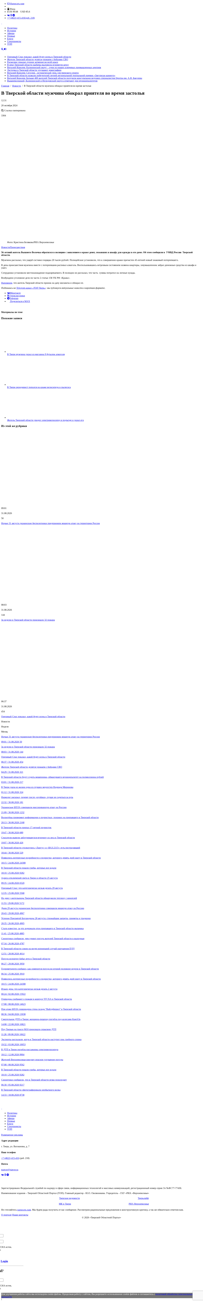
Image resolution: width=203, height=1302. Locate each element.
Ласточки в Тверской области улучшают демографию (34, 70)
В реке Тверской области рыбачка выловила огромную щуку (38, 65)
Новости (5, 247)
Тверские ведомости (69, 1198)
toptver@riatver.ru (9, 1169)
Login (4, 1261)
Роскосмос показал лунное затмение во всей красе (32, 62)
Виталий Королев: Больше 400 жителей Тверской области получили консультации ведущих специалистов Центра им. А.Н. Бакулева (74, 78)
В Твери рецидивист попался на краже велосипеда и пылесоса (39, 387)
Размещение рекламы (12, 1135)
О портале (6, 1215)
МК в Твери (65, 1204)
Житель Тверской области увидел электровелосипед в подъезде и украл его (45, 420)
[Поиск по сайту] (2, 49)
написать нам (24, 1210)
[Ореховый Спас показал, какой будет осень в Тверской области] (101, 661)
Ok (10, 1296)
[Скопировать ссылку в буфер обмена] (2, 110)
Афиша (10, 33)
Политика (12, 28)
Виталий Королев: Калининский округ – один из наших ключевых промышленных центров (54, 67)
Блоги (10, 38)
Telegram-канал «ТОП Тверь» (31, 288)
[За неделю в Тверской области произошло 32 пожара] (101, 564)
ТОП (9, 44)
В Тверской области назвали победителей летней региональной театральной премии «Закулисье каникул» (61, 75)
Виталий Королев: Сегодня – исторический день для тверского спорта (43, 73)
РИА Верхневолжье (139, 1204)
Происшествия (17, 247)
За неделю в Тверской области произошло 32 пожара (28, 620)
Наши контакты (20, 1215)
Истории (11, 30)
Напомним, (7, 283)
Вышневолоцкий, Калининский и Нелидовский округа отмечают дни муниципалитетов (52, 81)
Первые (11, 36)
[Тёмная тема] (5, 49)
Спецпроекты (14, 41)
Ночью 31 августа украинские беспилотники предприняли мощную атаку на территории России (50, 523)
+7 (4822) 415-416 (21, 18)
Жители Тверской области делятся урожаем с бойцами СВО (37, 59)
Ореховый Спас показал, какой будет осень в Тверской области (39, 56)
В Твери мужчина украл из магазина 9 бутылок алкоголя (36, 354)
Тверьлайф (143, 1198)
